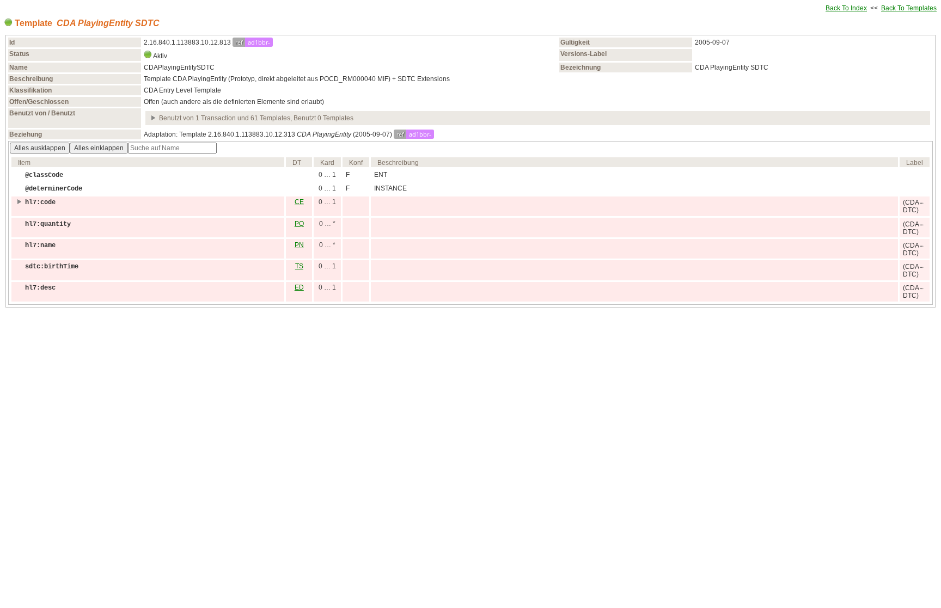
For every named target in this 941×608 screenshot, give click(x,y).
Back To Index (846, 8)
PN (299, 245)
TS (299, 266)
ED (299, 287)
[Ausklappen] (154, 118)
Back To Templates (909, 8)
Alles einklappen (99, 148)
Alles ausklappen (39, 148)
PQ (299, 224)
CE (299, 202)
